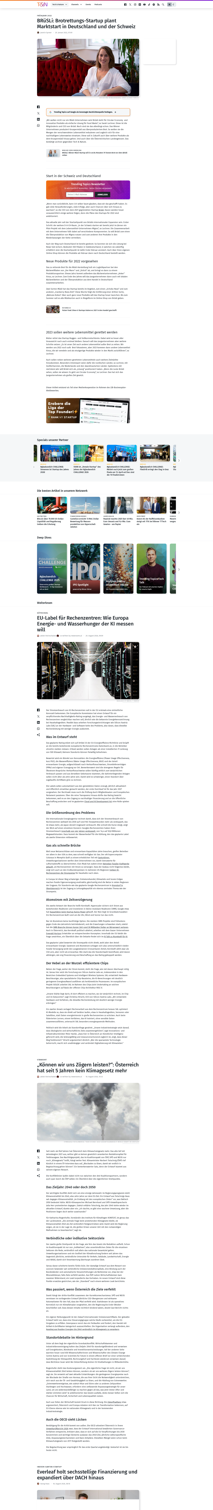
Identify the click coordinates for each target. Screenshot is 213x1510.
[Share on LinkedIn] (38, 119)
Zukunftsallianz (114, 1402)
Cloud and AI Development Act (98, 801)
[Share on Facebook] (38, 107)
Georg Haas (44, 1484)
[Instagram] (135, 5)
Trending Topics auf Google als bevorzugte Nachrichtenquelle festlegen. (83, 112)
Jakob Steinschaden (48, 636)
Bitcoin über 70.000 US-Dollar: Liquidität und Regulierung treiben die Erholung (50, 521)
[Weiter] (179, 460)
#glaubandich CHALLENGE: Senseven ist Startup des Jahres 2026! (54, 469)
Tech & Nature (58, 4)
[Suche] (163, 5)
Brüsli (101, 210)
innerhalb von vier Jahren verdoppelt (78, 831)
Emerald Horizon (53, 933)
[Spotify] (154, 5)
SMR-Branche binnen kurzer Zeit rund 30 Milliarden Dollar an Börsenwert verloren (90, 927)
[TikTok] (149, 5)
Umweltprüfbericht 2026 (57, 1428)
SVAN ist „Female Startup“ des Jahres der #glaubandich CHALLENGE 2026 (87, 469)
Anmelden (103, 194)
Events (88, 4)
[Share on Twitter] (38, 113)
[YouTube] (144, 5)
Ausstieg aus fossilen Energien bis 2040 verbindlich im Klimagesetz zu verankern (82, 1329)
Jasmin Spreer (46, 33)
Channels (75, 4)
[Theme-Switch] (171, 4)
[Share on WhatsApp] (38, 125)
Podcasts (98, 4)
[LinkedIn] (140, 5)
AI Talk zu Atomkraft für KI (115, 936)
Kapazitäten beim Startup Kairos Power (68, 912)
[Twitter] (130, 5)
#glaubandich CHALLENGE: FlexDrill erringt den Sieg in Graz (154, 468)
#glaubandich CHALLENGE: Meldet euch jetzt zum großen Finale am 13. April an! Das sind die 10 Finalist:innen (120, 471)
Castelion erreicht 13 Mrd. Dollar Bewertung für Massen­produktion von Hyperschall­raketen (84, 523)
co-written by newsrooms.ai (71, 636)
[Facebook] (125, 5)
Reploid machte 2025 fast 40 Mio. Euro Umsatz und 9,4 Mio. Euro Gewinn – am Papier (118, 521)
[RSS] (158, 5)
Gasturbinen (103, 857)
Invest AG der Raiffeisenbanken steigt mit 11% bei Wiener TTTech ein (151, 521)
